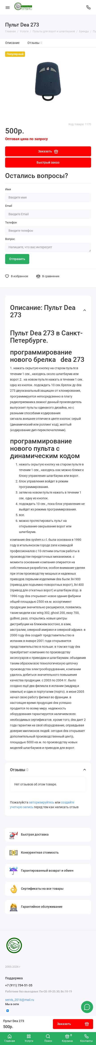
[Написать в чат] (87, 1007)
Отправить (17, 259)
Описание (12, 43)
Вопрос (10, 239)
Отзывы (34, 43)
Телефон (11, 222)
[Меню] (7, 7)
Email (8, 205)
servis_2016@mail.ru (19, 1000)
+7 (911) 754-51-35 (18, 985)
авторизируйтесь (41, 802)
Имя (8, 189)
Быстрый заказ (48, 162)
